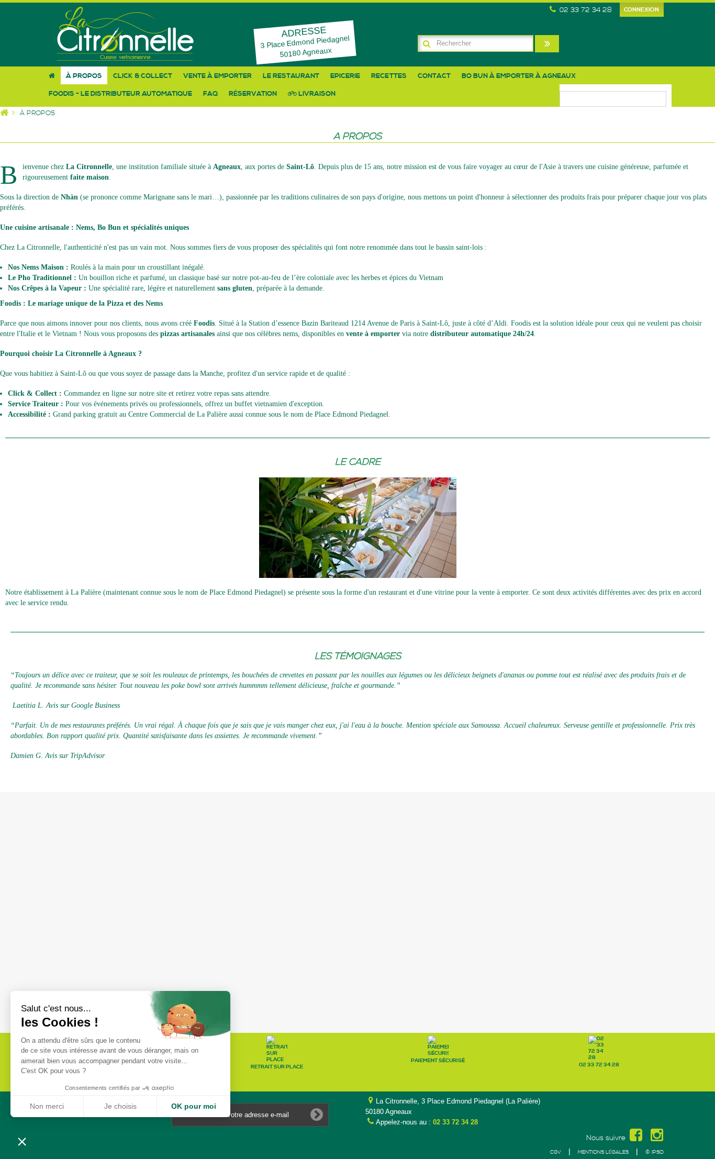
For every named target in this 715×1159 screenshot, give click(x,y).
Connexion (641, 10)
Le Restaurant (291, 76)
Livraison (316, 94)
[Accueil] (51, 75)
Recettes (389, 76)
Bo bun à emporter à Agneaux (519, 76)
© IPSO (654, 1152)
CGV (555, 1152)
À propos (84, 76)
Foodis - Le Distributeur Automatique (120, 94)
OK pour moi (193, 1106)
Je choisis (120, 1106)
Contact (434, 76)
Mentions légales (603, 1152)
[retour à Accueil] (9, 113)
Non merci (47, 1106)
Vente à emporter (217, 76)
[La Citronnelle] (125, 33)
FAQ (210, 94)
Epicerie (345, 76)
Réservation (253, 94)
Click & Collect (142, 76)
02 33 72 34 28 (455, 1122)
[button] (22, 1141)
